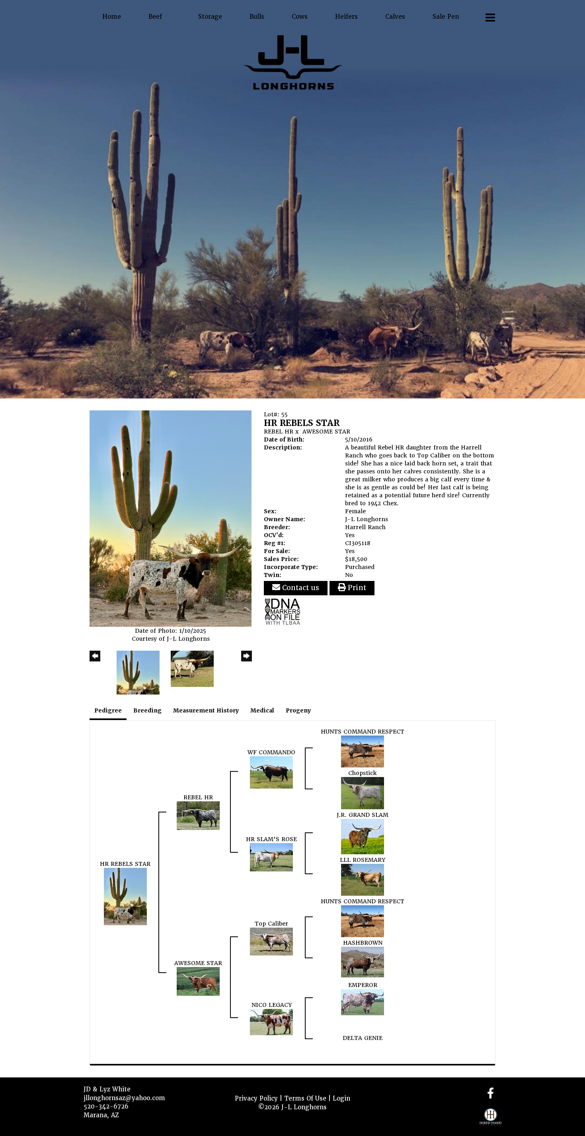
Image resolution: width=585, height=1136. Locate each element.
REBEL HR (278, 431)
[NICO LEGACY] (271, 1021)
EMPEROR (362, 985)
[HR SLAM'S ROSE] (271, 857)
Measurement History (206, 710)
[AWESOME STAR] (198, 981)
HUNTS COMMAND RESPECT (362, 731)
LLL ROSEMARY (362, 859)
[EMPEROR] (362, 1001)
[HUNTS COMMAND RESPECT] (362, 751)
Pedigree (108, 710)
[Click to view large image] (171, 518)
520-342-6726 (106, 1106)
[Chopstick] (362, 793)
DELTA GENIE (362, 1038)
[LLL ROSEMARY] (362, 879)
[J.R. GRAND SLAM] (362, 836)
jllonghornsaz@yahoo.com (124, 1098)
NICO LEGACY (272, 1004)
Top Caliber (271, 923)
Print (356, 587)
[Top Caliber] (271, 941)
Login (341, 1099)
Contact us (299, 587)
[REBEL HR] (198, 815)
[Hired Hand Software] (490, 1120)
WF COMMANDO (271, 752)
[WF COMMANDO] (271, 772)
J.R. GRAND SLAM (362, 814)
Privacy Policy (256, 1099)
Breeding (147, 710)
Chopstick (362, 773)
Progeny (298, 710)
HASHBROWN (362, 942)
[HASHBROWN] (362, 961)
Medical (262, 710)
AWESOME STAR (326, 431)
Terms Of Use (305, 1099)
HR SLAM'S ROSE (271, 839)
